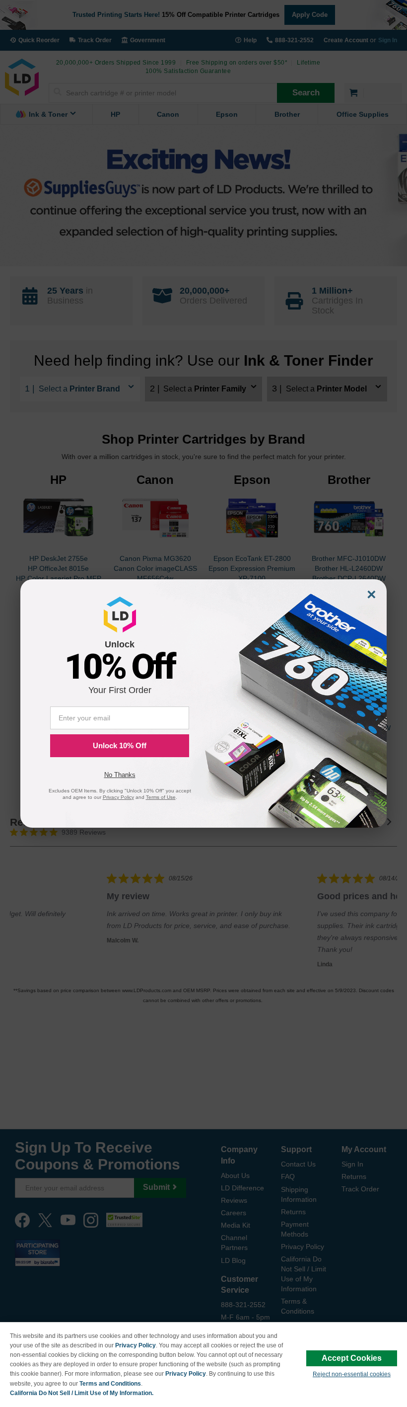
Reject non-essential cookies (352, 1374)
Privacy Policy (135, 1345)
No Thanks (120, 775)
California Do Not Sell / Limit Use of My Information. (81, 1393)
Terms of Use (161, 797)
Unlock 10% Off (119, 745)
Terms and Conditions (110, 1383)
